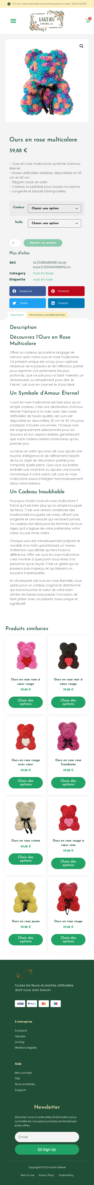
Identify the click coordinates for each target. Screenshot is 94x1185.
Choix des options (25, 702)
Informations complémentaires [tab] (47, 315)
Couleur (18, 207)
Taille (19, 222)
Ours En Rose (43, 273)
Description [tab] (17, 315)
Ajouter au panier (43, 242)
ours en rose (43, 279)
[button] (13, 20)
